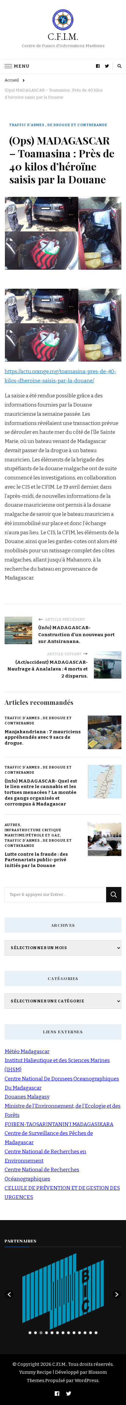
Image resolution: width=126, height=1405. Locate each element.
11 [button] (85, 1333)
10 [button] (79, 1333)
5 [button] (52, 1333)
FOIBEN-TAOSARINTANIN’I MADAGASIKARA (59, 1124)
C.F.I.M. (63, 37)
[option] (63, 1291)
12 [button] (90, 1333)
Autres (12, 825)
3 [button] (41, 1333)
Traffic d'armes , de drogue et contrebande (58, 125)
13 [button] (96, 1333)
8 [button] (68, 1333)
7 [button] (63, 1333)
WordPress (86, 1380)
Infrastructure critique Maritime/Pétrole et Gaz (33, 832)
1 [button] (30, 1333)
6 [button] (57, 1333)
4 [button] (46, 1333)
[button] (9, 1294)
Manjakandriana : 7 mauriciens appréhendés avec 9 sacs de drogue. (43, 737)
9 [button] (74, 1333)
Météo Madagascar (27, 1051)
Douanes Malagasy (27, 1097)
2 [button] (35, 1333)
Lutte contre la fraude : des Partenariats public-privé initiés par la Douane (36, 859)
